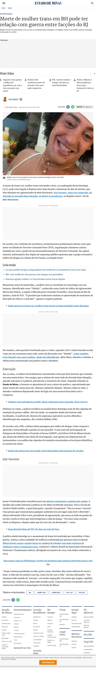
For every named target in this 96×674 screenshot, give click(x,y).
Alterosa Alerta (88, 617)
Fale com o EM (6, 641)
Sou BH (88, 634)
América (50, 617)
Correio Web (37, 652)
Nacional (5, 627)
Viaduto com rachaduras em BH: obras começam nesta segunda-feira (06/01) (48, 402)
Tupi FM (88, 641)
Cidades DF (37, 617)
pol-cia (69, 592)
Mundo (35, 630)
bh (30, 592)
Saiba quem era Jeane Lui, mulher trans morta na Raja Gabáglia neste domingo (48, 305)
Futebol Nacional (50, 631)
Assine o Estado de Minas (5, 646)
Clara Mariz (13, 99)
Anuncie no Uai (22, 647)
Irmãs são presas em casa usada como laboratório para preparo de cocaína (45, 450)
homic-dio (41, 592)
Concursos (36, 643)
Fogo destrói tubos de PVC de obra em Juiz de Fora (33, 529)
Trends (16, 630)
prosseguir (48, 662)
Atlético (49, 620)
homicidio (56, 592)
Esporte (74, 620)
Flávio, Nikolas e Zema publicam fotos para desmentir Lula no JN (85, 85)
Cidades (74, 617)
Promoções (17, 643)
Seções (4, 3)
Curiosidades (76, 627)
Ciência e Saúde (38, 636)
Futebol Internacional (51, 636)
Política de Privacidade (8, 659)
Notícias (62, 624)
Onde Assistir (51, 645)
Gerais (10, 8)
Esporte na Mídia (50, 641)
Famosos (17, 617)
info (20, 99)
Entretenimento (19, 614)
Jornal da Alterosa (87, 621)
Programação (88, 649)
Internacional (6, 623)
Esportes (36, 646)
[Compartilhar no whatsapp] (72, 107)
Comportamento (19, 633)
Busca (92, 3)
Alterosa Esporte (86, 626)
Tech (15, 640)
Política (4, 617)
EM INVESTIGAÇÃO (6, 14)
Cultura (4, 630)
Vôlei (49, 627)
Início (3, 8)
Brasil (35, 623)
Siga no (79, 107)
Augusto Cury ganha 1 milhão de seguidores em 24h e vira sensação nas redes (12, 85)
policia (82, 592)
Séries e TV (17, 621)
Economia (5, 620)
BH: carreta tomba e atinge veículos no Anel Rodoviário (61, 82)
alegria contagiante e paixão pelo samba (67, 501)
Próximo (94, 73)
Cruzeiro (50, 623)
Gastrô (74, 647)
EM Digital (5, 638)
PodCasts (87, 653)
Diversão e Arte (38, 633)
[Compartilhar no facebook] (68, 107)
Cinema (16, 624)
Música (16, 627)
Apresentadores (89, 646)
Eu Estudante (37, 640)
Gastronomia (18, 637)
